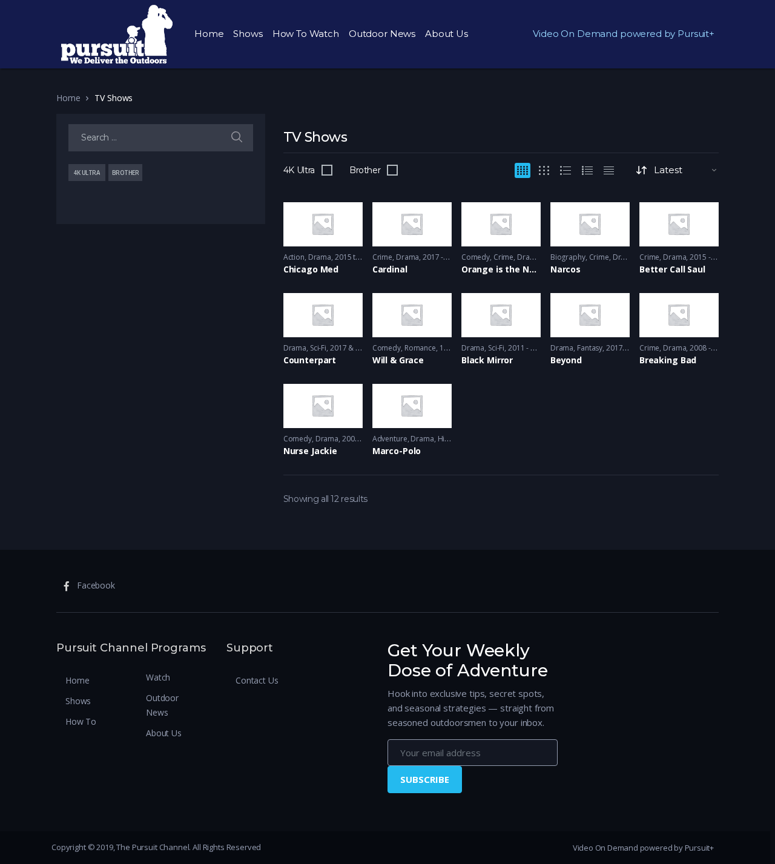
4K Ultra (299, 170)
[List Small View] (608, 170)
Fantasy (589, 348)
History (450, 439)
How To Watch (305, 33)
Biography (567, 257)
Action (294, 257)
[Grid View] (522, 170)
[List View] (587, 170)
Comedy (475, 257)
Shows (247, 33)
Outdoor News (382, 33)
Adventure (389, 439)
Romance (420, 348)
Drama (319, 257)
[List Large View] (565, 170)
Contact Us (257, 680)
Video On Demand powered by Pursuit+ (623, 33)
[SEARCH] (237, 137)
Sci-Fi (318, 348)
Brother (365, 170)
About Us (446, 33)
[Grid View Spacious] (544, 170)
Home (208, 33)
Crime (382, 257)
